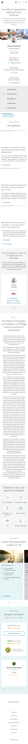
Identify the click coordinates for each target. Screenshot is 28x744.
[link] (9, 98)
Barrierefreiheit (14, 719)
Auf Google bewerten (14, 633)
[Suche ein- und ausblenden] (19, 2)
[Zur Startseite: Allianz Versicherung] (2, 2)
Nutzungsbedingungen (14, 722)
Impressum (14, 712)
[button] (14, 39)
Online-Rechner (14, 729)
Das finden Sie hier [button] (6, 113)
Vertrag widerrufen (13, 702)
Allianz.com (14, 732)
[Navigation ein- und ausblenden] (26, 2)
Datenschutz (14, 715)
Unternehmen (14, 726)
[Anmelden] (23, 2)
